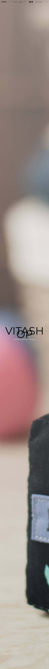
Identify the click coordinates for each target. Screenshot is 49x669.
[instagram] (32, 2)
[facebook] (30, 2)
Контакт (15, 2)
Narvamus (20, 2)
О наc (10, 1)
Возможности (14, 1)
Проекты (20, 1)
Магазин (24, 1)
